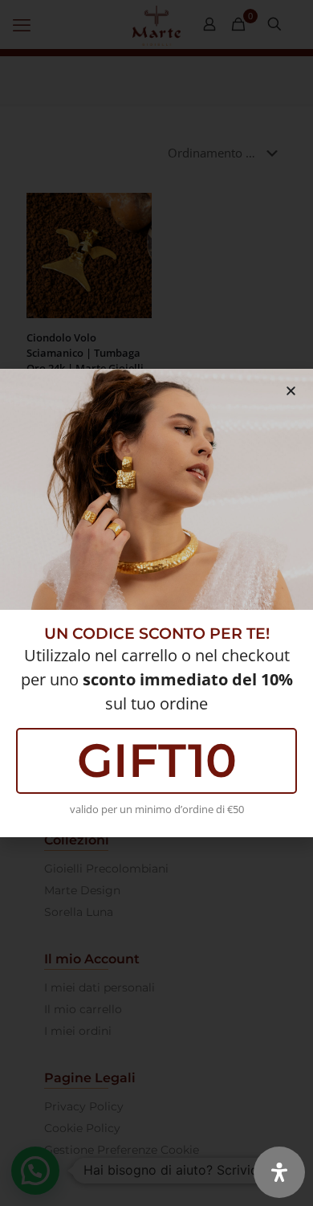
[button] (291, 391)
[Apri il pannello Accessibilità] (279, 1172)
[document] (156, 603)
